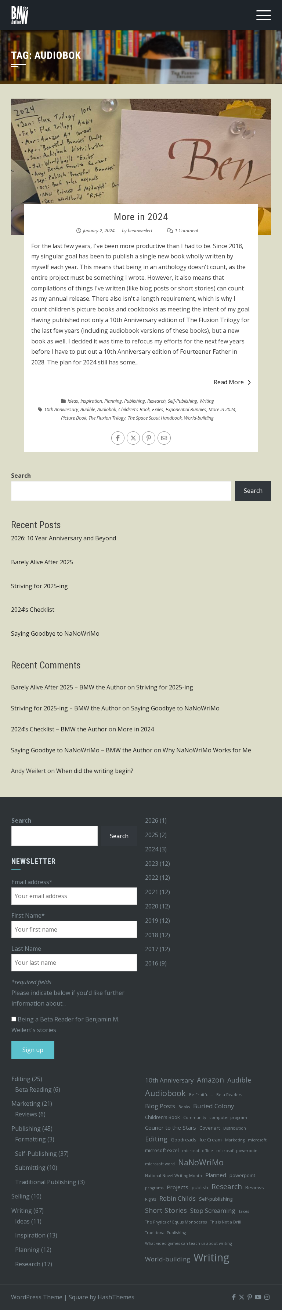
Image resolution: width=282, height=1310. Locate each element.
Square (78, 1297)
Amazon (210, 1080)
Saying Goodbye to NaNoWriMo (55, 633)
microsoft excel (162, 1150)
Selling (20, 1196)
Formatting (30, 1139)
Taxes (244, 1211)
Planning (113, 401)
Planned (215, 1175)
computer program (228, 1117)
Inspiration (91, 401)
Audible (87, 409)
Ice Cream (211, 1139)
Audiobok (106, 409)
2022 (151, 877)
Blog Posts (160, 1106)
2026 (151, 820)
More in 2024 (141, 216)
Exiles (157, 409)
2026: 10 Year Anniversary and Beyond (63, 538)
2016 (151, 963)
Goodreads (183, 1139)
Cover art (209, 1127)
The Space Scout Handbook (155, 417)
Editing (20, 1079)
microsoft (257, 1140)
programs (154, 1187)
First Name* (28, 915)
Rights (150, 1199)
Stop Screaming (212, 1210)
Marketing (25, 1103)
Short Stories (166, 1210)
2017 (151, 949)
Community (194, 1117)
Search (21, 476)
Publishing (134, 401)
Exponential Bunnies (186, 409)
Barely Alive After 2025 (42, 562)
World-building (199, 417)
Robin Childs (177, 1198)
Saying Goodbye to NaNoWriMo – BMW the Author (81, 750)
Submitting (30, 1168)
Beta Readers (229, 1094)
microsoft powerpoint (237, 1150)
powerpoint (242, 1175)
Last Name (26, 948)
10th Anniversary (61, 409)
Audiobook (165, 1093)
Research (156, 401)
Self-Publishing (182, 401)
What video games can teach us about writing (188, 1243)
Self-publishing (215, 1199)
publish (200, 1187)
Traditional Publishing (45, 1182)
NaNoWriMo (201, 1162)
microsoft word (160, 1163)
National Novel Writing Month (173, 1175)
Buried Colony (213, 1106)
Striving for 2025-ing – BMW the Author (66, 708)
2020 (151, 906)
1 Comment (186, 230)
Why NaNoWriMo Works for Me (207, 750)
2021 (151, 892)
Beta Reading (33, 1089)
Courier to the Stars (170, 1127)
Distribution (234, 1128)
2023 (151, 863)
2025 (151, 835)
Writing (206, 401)
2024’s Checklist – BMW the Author (59, 729)
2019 (151, 921)
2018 (151, 935)
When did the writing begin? (94, 771)
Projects (177, 1187)
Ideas (73, 401)
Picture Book (73, 417)
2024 (151, 849)
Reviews (26, 1114)
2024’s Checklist (32, 609)
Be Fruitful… (201, 1094)
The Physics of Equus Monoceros (176, 1222)
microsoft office (197, 1150)
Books (184, 1106)
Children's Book (134, 409)
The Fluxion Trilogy (107, 417)
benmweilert (140, 230)
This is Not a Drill (225, 1222)
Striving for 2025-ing (39, 586)
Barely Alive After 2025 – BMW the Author (68, 687)
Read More (229, 382)
